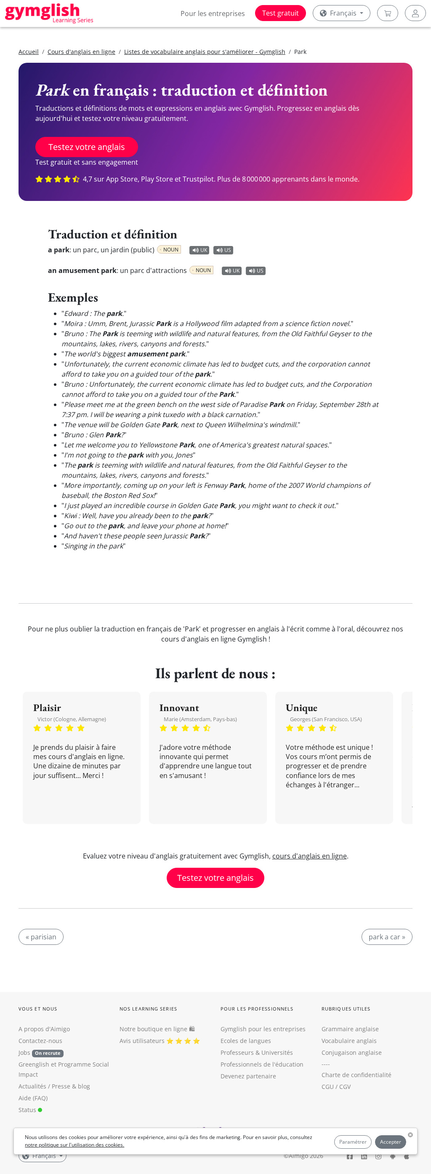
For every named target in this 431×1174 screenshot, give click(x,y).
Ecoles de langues (246, 1041)
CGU (328, 1087)
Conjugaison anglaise (352, 1052)
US (227, 250)
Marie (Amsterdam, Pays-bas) (200, 719)
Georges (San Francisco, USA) (326, 719)
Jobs (40, 1052)
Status (28, 1110)
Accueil (29, 52)
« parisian (41, 936)
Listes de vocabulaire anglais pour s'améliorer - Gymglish (204, 52)
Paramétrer (353, 1141)
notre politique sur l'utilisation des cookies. (74, 1144)
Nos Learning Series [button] (148, 1009)
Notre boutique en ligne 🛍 (157, 1029)
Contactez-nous (40, 1041)
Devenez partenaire (248, 1076)
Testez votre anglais (86, 146)
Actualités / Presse (44, 1086)
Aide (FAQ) (33, 1098)
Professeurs (237, 1052)
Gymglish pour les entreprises (263, 1029)
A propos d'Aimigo (44, 1029)
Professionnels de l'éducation (262, 1064)
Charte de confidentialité (356, 1075)
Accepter (390, 1141)
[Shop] (387, 13)
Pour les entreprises (213, 13)
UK (203, 250)
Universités (277, 1052)
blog (84, 1086)
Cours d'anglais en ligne (81, 52)
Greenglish (34, 1064)
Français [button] (343, 13)
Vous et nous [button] (38, 1009)
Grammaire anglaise (350, 1029)
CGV (345, 1087)
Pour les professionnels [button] (257, 1009)
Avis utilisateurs (142, 1041)
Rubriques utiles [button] (346, 1009)
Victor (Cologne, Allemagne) (71, 719)
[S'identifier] (415, 13)
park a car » (387, 936)
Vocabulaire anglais (349, 1041)
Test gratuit (280, 13)
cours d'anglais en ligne (309, 856)
